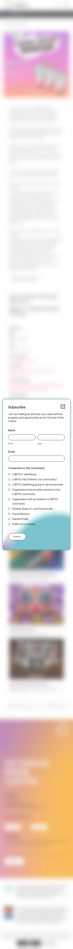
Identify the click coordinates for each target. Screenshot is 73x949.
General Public (20, 518)
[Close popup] (63, 406)
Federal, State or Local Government (32, 508)
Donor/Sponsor (21, 513)
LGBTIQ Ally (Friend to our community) (34, 479)
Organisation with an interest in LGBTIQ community (35, 501)
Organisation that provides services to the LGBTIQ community (36, 492)
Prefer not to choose (23, 524)
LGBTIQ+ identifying (24, 474)
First (10, 443)
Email (11, 451)
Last (39, 443)
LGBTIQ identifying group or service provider (37, 484)
